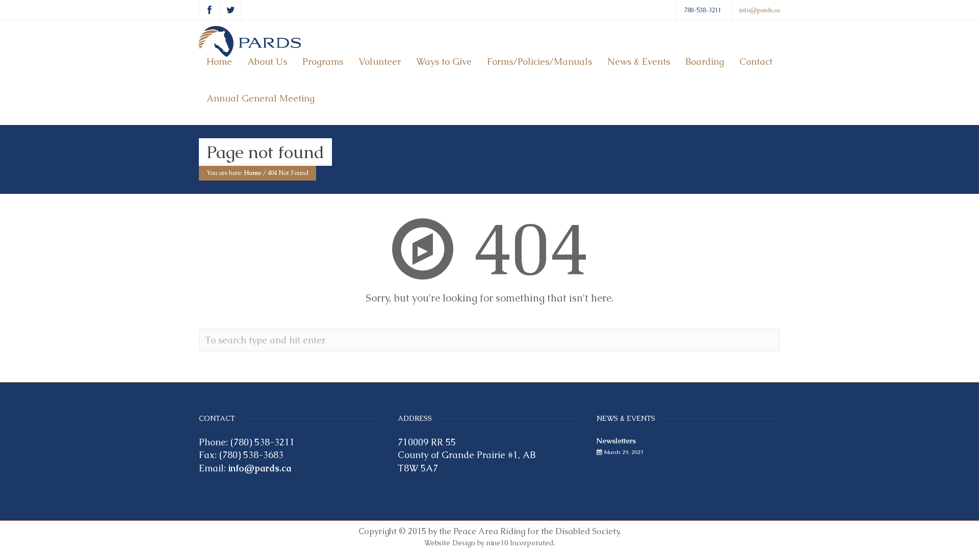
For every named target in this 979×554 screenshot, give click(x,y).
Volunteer (379, 61)
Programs (322, 61)
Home (219, 61)
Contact (755, 61)
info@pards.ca (759, 10)
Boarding (704, 61)
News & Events (638, 61)
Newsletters (616, 440)
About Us (267, 61)
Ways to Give (444, 61)
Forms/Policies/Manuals (539, 61)
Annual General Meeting (261, 98)
